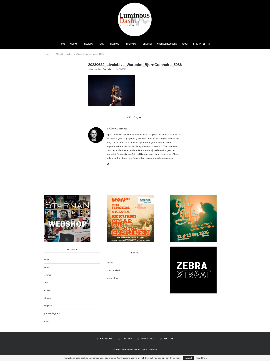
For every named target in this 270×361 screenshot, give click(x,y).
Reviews (88, 44)
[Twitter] (197, 43)
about (46, 321)
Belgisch (147, 44)
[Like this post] (130, 117)
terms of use (113, 278)
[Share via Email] (140, 117)
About (185, 44)
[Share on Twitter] (137, 117)
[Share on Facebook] (134, 117)
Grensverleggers (167, 44)
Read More (202, 358)
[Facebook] (193, 43)
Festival (114, 44)
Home (62, 44)
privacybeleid (113, 270)
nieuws (74, 44)
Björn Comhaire (104, 69)
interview (48, 298)
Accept (188, 358)
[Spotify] (204, 43)
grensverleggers (52, 313)
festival (47, 290)
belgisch (48, 305)
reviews (47, 275)
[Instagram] (200, 43)
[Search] (208, 43)
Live (102, 44)
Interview (131, 44)
